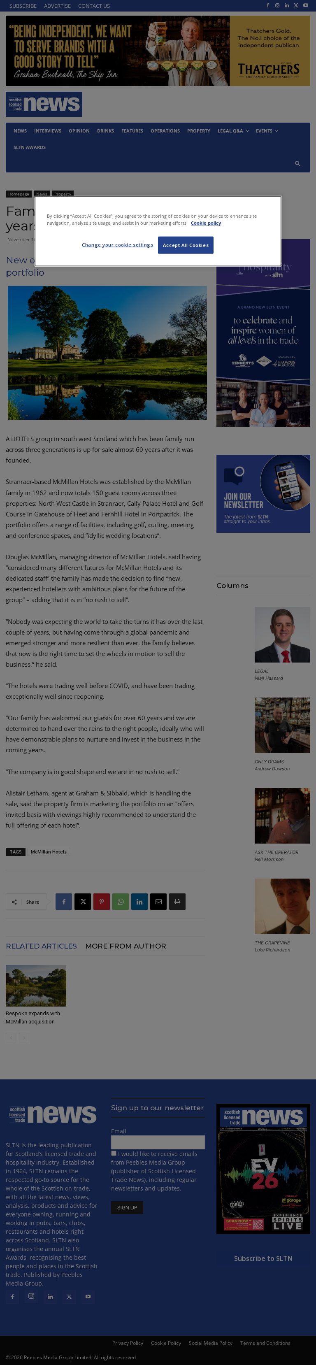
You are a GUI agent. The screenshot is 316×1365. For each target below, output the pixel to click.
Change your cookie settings (117, 244)
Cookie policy (206, 222)
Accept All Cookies (186, 245)
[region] (158, 230)
